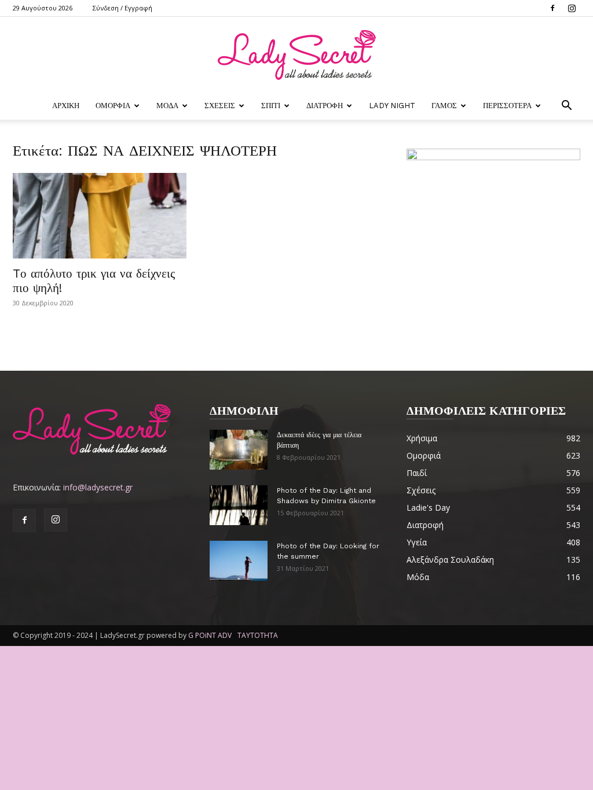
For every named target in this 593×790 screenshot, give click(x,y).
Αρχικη (65, 105)
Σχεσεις (219, 105)
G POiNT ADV (210, 635)
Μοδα (167, 105)
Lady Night (392, 105)
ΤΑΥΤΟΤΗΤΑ (257, 635)
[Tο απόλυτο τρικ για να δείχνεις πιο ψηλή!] (99, 216)
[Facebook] (552, 8)
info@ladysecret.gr (98, 487)
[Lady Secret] (296, 55)
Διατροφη (324, 105)
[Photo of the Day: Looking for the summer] (239, 561)
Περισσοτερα (507, 105)
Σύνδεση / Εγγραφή (122, 7)
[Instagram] (571, 8)
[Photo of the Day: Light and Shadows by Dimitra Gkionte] (239, 505)
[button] (566, 106)
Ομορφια (113, 105)
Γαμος (444, 105)
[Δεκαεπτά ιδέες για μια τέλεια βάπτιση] (239, 450)
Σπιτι (270, 105)
